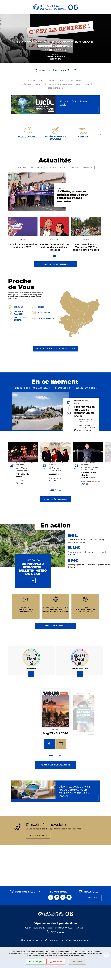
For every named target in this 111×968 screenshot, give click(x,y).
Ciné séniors (21, 388)
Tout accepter (37, 962)
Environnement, (81, 401)
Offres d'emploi (55, 88)
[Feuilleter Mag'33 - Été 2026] (61, 744)
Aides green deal (76, 81)
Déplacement (36, 167)
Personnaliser (77, 962)
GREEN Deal (87, 167)
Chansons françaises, (89, 467)
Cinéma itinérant (41, 388)
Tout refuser (57, 962)
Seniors (23, 240)
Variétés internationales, (23, 468)
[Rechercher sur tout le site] (75, 70)
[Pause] (65, 50)
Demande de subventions (60, 84)
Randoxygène (82, 84)
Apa (41, 81)
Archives (30, 81)
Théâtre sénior (63, 388)
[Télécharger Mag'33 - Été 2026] (49, 744)
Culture (22, 167)
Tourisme (73, 167)
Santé (62, 167)
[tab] (45, 50)
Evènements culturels (32, 84)
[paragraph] (37, 191)
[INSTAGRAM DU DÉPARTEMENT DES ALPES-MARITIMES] (63, 897)
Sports (86, 240)
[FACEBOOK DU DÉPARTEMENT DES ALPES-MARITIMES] (50, 897)
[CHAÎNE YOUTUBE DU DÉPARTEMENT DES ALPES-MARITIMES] (69, 897)
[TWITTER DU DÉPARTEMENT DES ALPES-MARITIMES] (57, 897)
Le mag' (55, 730)
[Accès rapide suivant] (99, 134)
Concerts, (20, 465)
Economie (51, 167)
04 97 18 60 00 (57, 932)
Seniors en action (55, 81)
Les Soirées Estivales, (24, 463)
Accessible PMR (22, 471)
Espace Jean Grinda (86, 388)
